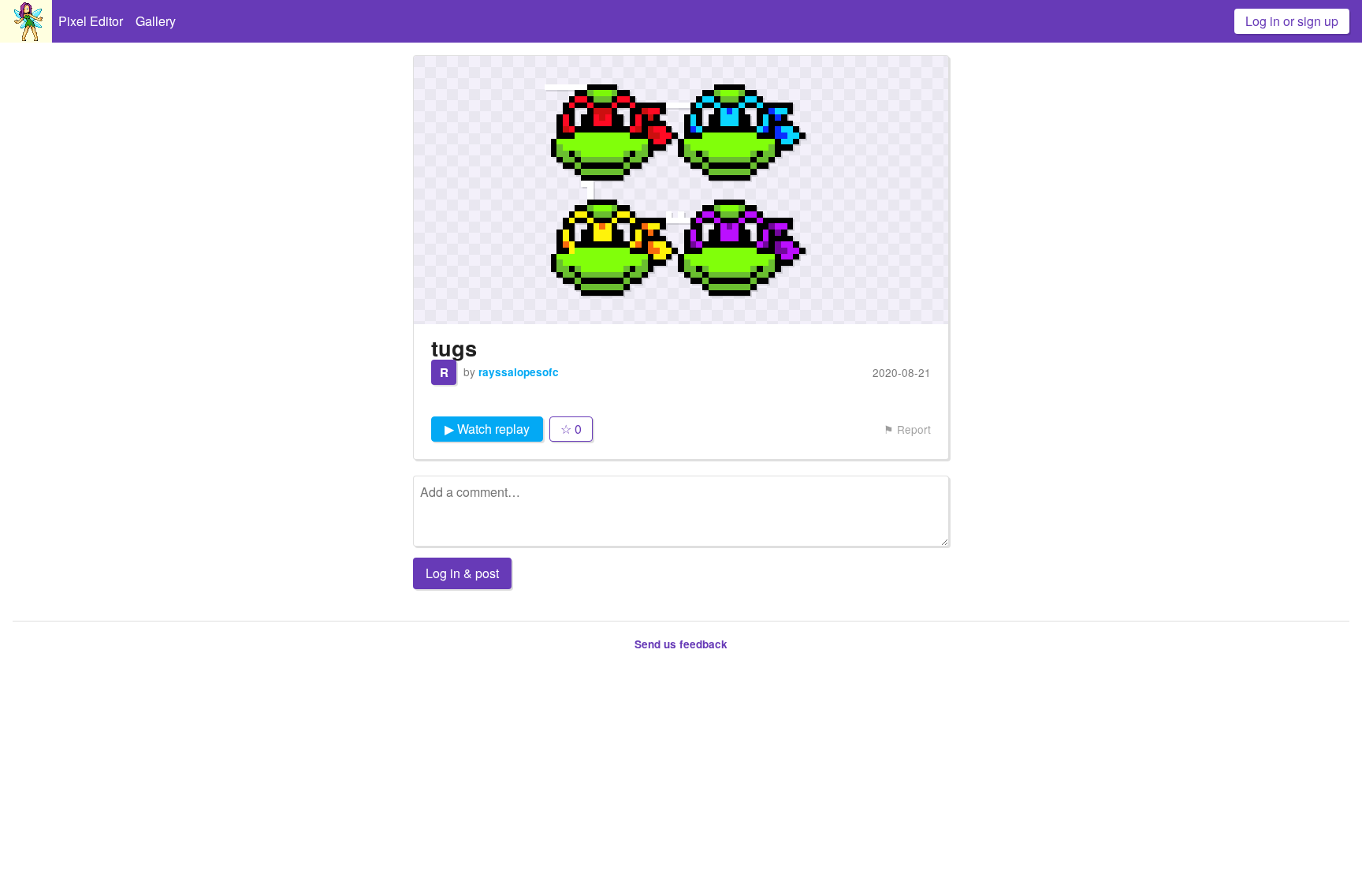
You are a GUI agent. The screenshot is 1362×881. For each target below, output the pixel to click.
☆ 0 (571, 429)
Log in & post (462, 573)
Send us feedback (681, 643)
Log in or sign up (1291, 21)
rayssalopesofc (518, 371)
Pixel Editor (90, 21)
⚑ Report (907, 429)
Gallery (156, 21)
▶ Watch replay (487, 429)
